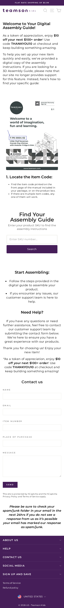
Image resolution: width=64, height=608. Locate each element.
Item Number (12, 421)
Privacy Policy (10, 496)
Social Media (14, 565)
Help (7, 548)
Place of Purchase (17, 437)
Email (7, 405)
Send (10, 484)
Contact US (12, 557)
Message (9, 453)
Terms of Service (31, 496)
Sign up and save (17, 574)
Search (32, 249)
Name (7, 390)
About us (10, 540)
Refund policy (10, 588)
